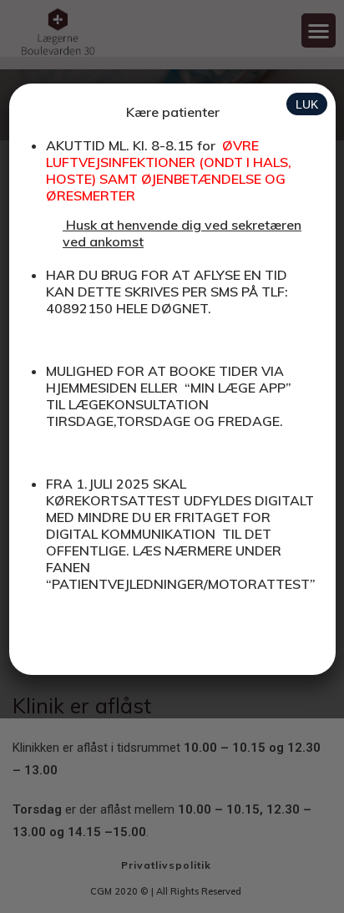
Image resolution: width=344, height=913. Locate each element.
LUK (307, 104)
